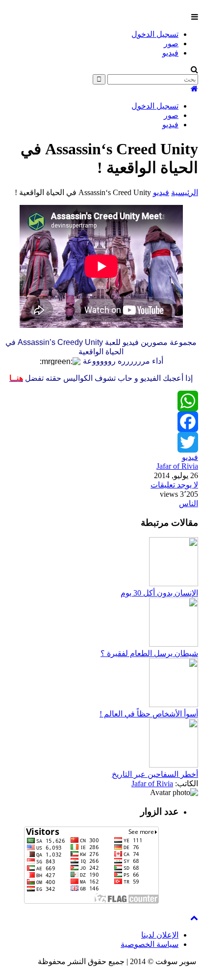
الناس (188, 503)
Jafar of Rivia (177, 466)
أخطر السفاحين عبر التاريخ (155, 774)
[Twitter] (101, 442)
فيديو (170, 53)
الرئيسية (184, 192)
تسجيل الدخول (154, 34)
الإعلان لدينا (159, 935)
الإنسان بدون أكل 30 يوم (159, 593)
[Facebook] (101, 421)
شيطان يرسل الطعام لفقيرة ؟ (149, 653)
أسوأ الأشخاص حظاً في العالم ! (149, 714)
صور (171, 43)
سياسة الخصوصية (149, 944)
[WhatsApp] (101, 401)
